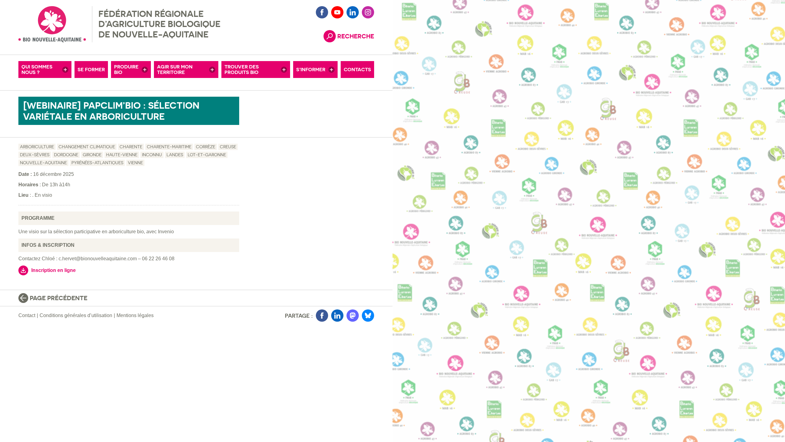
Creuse (228, 146)
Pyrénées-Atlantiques (97, 162)
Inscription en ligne (53, 270)
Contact (26, 315)
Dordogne (66, 154)
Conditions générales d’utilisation (76, 315)
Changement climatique (87, 146)
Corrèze (205, 146)
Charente (131, 146)
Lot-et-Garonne (207, 154)
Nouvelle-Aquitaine (43, 162)
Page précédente (58, 298)
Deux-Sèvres (34, 154)
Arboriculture (37, 146)
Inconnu (152, 154)
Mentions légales (135, 315)
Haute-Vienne (121, 154)
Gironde (92, 154)
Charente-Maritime (169, 146)
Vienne (135, 162)
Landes (175, 154)
